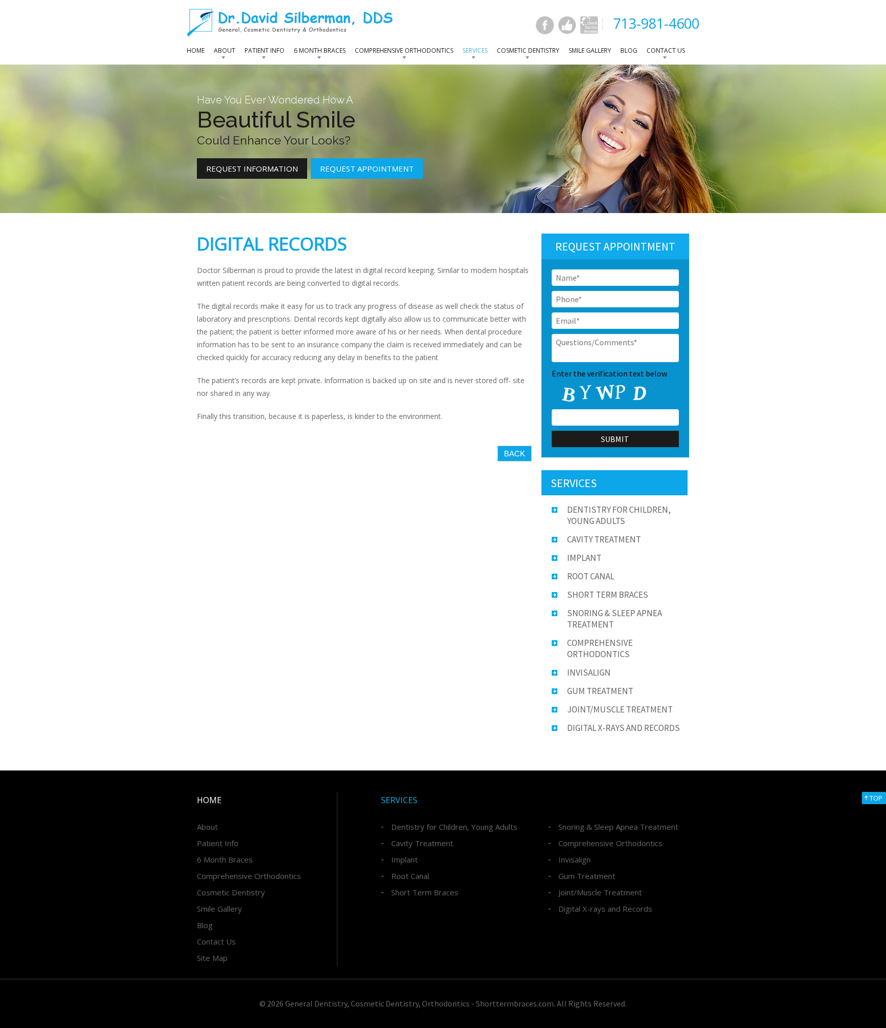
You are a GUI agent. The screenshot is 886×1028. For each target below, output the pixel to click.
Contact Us (666, 50)
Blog (628, 50)
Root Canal (590, 576)
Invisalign (589, 672)
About (224, 50)
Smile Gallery (590, 50)
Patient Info (265, 50)
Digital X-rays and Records (623, 727)
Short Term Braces (607, 594)
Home (196, 50)
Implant (584, 557)
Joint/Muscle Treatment (620, 709)
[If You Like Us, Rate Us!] (567, 25)
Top (876, 798)
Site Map (212, 958)
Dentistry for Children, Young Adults (454, 827)
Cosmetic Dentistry (528, 50)
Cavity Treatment (604, 539)
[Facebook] (545, 25)
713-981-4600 (656, 23)
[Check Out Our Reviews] (589, 25)
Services (475, 50)
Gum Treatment (600, 691)
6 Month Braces (320, 50)
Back (514, 453)
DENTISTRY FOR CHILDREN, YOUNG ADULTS (619, 515)
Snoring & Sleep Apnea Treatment (618, 827)
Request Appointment (367, 168)
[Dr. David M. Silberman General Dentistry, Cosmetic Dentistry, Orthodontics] (290, 22)
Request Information (252, 168)
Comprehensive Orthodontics (404, 50)
